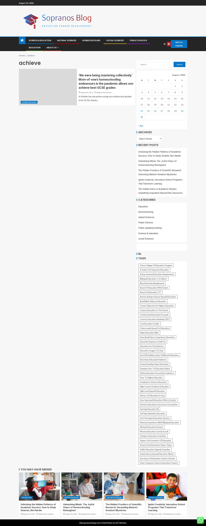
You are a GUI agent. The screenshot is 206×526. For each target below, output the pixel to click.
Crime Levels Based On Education (154, 328)
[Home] (22, 40)
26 (155, 110)
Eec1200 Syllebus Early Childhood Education (159, 355)
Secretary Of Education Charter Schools (157, 458)
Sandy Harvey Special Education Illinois (157, 454)
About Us (52, 47)
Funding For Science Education (153, 382)
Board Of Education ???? (150, 292)
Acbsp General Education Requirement (157, 274)
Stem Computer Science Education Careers (159, 463)
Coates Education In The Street (154, 310)
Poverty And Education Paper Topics (156, 445)
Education (34, 47)
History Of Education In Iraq (152, 395)
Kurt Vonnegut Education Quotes (155, 418)
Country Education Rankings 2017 (155, 319)
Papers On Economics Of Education (155, 440)
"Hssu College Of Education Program (156, 265)
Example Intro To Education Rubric (155, 368)
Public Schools (138, 40)
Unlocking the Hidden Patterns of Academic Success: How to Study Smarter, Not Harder (38, 507)
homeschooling (91, 40)
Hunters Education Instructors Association (159, 404)
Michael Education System (151, 427)
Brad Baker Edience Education (153, 301)
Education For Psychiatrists (152, 346)
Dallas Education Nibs (149, 332)
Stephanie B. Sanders (104, 92)
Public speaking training (150, 228)
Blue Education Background (152, 283)
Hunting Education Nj (149, 409)
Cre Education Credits (149, 323)
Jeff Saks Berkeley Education (152, 413)
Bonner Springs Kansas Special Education (158, 296)
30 (182, 110)
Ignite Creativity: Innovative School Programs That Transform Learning (166, 507)
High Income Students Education (154, 386)
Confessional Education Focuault (154, 314)
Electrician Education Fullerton (153, 359)
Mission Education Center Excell (154, 431)
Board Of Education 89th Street (154, 288)
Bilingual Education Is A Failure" (153, 279)
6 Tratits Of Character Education (154, 270)
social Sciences (115, 40)
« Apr (140, 125)
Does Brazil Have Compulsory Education (157, 337)
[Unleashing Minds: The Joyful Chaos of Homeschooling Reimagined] (81, 487)
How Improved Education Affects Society (158, 400)
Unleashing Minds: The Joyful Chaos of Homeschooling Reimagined (78, 507)
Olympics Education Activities (153, 436)
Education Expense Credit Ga (153, 341)
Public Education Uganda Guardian (155, 449)
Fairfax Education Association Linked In (157, 373)
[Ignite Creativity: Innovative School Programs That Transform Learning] (166, 487)
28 (168, 110)
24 (141, 110)
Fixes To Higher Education (151, 377)
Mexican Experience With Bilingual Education (159, 422)
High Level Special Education (152, 391)
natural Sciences (66, 40)
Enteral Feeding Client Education (154, 364)
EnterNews (107, 522)
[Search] (164, 44)
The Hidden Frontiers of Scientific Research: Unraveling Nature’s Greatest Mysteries (124, 507)
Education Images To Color (152, 350)
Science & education (40, 40)
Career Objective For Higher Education (157, 305)
